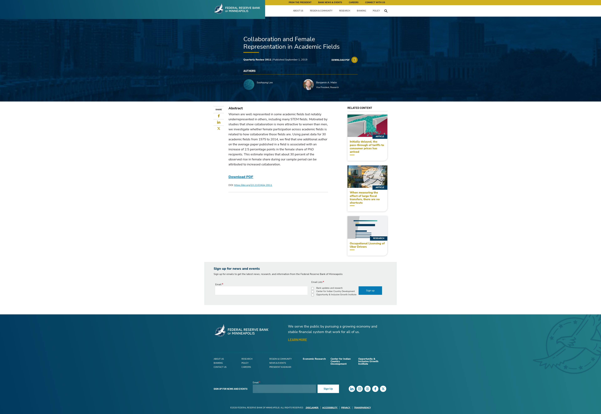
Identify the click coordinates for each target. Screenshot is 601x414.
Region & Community (321, 10)
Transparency (362, 407)
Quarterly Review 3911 (257, 59)
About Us (298, 10)
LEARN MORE (297, 340)
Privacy (345, 407)
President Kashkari (280, 367)
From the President (300, 2)
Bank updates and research (329, 287)
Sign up (370, 290)
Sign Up (328, 389)
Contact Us (220, 367)
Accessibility (329, 407)
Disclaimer (312, 407)
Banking (361, 10)
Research (344, 10)
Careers (353, 2)
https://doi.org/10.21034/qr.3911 (253, 185)
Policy (376, 10)
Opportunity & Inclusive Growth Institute (336, 294)
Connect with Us (375, 2)
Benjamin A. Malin (326, 82)
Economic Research (314, 359)
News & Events (277, 363)
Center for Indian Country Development (335, 291)
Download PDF (241, 176)
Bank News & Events (330, 2)
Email (218, 284)
